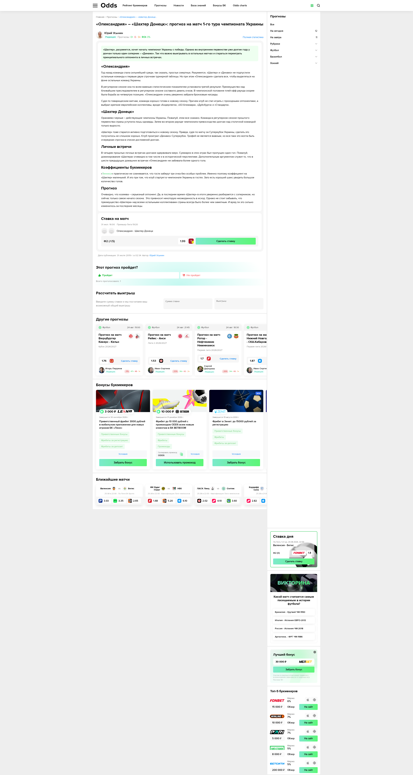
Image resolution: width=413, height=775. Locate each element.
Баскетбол (276, 56)
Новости (179, 5)
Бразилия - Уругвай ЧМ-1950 (290, 612)
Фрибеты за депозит (112, 446)
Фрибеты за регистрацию (114, 440)
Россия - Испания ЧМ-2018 (289, 628)
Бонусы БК (219, 5)
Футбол (274, 50)
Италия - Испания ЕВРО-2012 (290, 620)
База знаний (198, 5)
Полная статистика (253, 37)
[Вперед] (262, 350)
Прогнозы (160, 5)
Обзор (291, 706)
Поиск (318, 5)
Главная (100, 17)
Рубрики (275, 43)
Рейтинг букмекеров (135, 5)
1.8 (309, 552)
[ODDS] (109, 5)
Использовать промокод (180, 462)
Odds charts (240, 5)
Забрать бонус (123, 462)
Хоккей (274, 63)
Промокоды (164, 446)
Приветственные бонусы (114, 434)
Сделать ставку (293, 561)
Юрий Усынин (157, 255)
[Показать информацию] (314, 652)
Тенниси (107, 173)
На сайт (308, 706)
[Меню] (95, 5)
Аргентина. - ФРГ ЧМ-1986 (288, 636)
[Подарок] (312, 5)
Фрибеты (162, 440)
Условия (123, 454)
